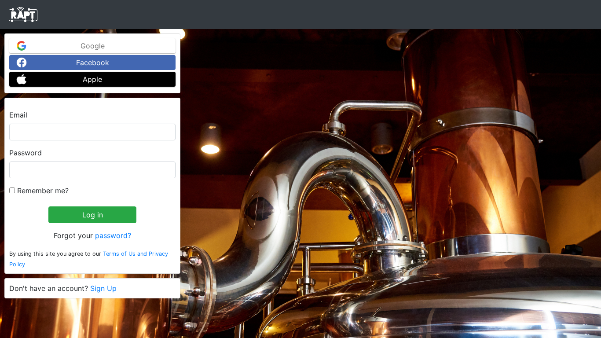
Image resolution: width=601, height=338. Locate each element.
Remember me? (42, 190)
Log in (92, 214)
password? (113, 235)
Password (25, 152)
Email (18, 114)
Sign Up (103, 288)
